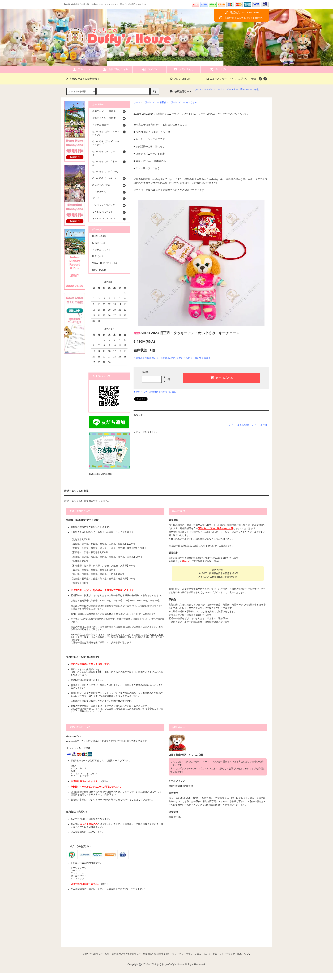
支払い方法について (93, 954)
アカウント (84, 69)
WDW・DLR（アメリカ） (105, 263)
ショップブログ (227, 954)
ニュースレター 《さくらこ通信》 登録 (232, 78)
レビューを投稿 (259, 425)
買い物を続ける (203, 358)
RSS (239, 954)
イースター (232, 89)
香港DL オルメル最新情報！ (84, 78)
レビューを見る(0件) (238, 425)
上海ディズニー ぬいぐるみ (183, 102)
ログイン (152, 69)
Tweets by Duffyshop (100, 473)
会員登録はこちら (118, 69)
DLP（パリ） (99, 256)
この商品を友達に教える (146, 358)
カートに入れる (224, 377)
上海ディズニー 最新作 (154, 102)
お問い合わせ (186, 69)
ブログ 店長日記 (182, 78)
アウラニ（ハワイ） (102, 250)
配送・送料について (115, 954)
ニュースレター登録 (207, 954)
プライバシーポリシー (183, 954)
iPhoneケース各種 (249, 89)
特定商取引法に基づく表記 (163, 392)
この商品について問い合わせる (176, 358)
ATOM (247, 954)
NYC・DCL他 (99, 270)
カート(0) (220, 69)
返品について (140, 392)
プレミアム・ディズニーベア (209, 89)
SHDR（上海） (100, 243)
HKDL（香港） (99, 236)
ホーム (137, 102)
